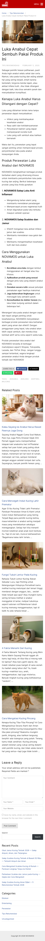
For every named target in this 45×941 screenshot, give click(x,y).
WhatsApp (8, 373)
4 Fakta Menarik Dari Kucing (17, 648)
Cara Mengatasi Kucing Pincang (18, 718)
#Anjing (25, 379)
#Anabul (14, 379)
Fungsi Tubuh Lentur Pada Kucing (19, 574)
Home (4, 13)
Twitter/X (34, 369)
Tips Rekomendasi (17, 13)
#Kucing (6, 382)
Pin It (19, 373)
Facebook (22, 369)
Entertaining (7, 903)
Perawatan (6, 908)
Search (5, 833)
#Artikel (35, 379)
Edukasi (5, 898)
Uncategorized (8, 919)
